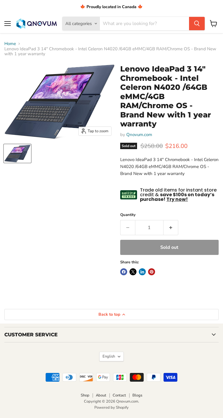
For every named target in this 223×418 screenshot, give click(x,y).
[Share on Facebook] (123, 271)
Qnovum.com (139, 134)
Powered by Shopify (111, 407)
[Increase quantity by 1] (170, 227)
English (108, 356)
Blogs (137, 395)
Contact (119, 395)
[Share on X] (133, 271)
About (101, 395)
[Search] (197, 23)
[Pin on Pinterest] (151, 271)
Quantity (128, 215)
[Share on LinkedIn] (142, 271)
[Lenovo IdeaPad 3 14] (17, 153)
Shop (85, 395)
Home (10, 43)
